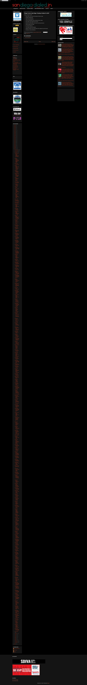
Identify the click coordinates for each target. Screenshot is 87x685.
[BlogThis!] (44, 32)
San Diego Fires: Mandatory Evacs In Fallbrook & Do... (17, 523)
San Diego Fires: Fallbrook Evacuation (17, 547)
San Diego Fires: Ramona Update (16, 621)
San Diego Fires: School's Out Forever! (17, 515)
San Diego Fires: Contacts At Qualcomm (17, 342)
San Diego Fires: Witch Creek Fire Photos (17, 237)
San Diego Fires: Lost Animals (17, 225)
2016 (15, 137)
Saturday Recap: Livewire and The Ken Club (17, 280)
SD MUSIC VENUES (30, 8)
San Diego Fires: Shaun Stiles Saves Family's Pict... (17, 410)
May (15, 637)
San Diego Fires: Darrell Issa (17, 260)
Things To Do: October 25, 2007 (17, 231)
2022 (15, 130)
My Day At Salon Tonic (17, 164)
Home (40, 41)
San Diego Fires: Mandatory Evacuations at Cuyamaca (17, 401)
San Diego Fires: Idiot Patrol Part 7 (17, 263)
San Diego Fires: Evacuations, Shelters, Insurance (17, 449)
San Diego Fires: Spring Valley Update (17, 469)
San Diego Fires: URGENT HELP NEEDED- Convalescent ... (17, 574)
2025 (15, 126)
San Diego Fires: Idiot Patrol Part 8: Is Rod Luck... (17, 242)
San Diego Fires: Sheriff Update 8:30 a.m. (17, 248)
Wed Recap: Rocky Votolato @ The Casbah (17, 272)
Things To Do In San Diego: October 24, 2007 (17, 296)
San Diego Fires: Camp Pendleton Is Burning (17, 387)
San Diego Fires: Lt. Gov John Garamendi (17, 543)
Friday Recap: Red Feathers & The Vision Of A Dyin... (17, 175)
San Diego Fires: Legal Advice (17, 245)
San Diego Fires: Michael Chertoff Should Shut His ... (17, 562)
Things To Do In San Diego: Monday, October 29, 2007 (17, 195)
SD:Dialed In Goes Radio (17, 200)
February (16, 641)
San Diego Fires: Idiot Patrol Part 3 (17, 460)
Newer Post (26, 41)
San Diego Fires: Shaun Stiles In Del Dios (17, 361)
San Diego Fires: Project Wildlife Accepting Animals (16, 511)
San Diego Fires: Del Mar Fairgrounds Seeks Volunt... (17, 579)
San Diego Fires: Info (16, 619)
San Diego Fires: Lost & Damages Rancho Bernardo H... (17, 418)
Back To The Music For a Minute (17, 377)
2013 (15, 141)
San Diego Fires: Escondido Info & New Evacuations (17, 453)
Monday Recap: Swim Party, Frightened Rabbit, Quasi (17, 160)
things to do (28, 33)
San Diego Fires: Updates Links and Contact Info (17, 536)
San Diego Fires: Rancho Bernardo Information (17, 485)
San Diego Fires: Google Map (17, 566)
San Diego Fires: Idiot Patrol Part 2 (17, 473)
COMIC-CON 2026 (22, 8)
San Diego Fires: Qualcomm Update (17, 481)
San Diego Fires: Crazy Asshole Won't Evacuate (17, 397)
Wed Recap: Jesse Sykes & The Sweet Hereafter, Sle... (17, 276)
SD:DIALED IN (16, 8)
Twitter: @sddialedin (16, 44)
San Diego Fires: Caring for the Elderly (17, 335)
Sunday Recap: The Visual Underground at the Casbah (17, 167)
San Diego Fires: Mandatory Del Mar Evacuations (17, 557)
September (16, 631)
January (16, 642)
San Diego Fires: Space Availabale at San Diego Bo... (17, 598)
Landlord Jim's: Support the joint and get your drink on (66, 80)
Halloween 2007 (16, 187)
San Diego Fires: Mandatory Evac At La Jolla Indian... (17, 602)
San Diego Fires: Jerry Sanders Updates (17, 498)
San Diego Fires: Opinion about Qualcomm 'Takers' (17, 256)
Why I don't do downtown (17, 202)
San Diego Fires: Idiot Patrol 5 (17, 358)
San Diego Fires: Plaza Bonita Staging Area (17, 569)
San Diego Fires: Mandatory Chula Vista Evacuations (17, 528)
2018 (15, 135)
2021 (15, 131)
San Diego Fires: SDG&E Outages (16, 380)
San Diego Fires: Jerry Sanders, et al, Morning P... (17, 587)
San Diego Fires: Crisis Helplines (17, 445)
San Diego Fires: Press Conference (17, 488)
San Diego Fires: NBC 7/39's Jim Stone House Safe (17, 432)
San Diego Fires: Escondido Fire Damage (16, 320)
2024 (15, 127)
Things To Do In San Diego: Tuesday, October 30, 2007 (17, 190)
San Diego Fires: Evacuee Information (17, 532)
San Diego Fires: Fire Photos (16, 332)
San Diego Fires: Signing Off (17, 288)
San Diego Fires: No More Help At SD (16, 553)
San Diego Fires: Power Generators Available (17, 540)
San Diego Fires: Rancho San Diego (17, 437)
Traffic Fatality (17, 434)
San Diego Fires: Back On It (17, 269)
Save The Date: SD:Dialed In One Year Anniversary (17, 217)
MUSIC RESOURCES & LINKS (39, 8)
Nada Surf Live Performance (17, 466)
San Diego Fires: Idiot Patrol (17, 550)
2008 (15, 147)
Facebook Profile (15, 48)
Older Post (53, 41)
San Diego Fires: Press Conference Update (17, 405)
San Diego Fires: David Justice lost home (17, 266)
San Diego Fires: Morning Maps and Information (17, 391)
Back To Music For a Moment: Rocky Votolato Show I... (17, 346)
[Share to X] (45, 32)
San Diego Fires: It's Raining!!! (16, 209)
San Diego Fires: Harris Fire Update (17, 591)
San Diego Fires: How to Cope (17, 350)
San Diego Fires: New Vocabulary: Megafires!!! (17, 251)
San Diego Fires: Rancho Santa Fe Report (16, 503)
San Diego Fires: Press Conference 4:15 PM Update (17, 305)
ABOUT (52, 8)
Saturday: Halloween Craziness (16, 171)
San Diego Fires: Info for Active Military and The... (17, 607)
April (15, 638)
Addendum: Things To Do (16, 228)
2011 (15, 143)
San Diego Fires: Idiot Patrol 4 (17, 367)
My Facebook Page (15, 679)
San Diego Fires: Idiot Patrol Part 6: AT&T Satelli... (17, 292)
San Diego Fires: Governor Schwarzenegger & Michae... (17, 441)
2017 (15, 136)
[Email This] (43, 32)
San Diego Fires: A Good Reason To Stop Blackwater (17, 354)
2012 (15, 142)
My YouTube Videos (15, 680)
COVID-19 (47, 8)
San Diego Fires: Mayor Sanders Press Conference (17, 616)
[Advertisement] (66, 94)
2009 (15, 146)
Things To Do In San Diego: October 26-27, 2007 (17, 213)
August (16, 633)
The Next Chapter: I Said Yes (16, 185)
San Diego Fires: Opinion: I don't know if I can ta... (17, 428)
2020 (15, 132)
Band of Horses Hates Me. (62, 67)
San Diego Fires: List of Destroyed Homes (17, 234)
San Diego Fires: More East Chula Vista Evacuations (17, 612)
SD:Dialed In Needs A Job (17, 364)
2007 (15, 148)
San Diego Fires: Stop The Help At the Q (17, 457)
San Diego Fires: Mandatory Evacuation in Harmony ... (17, 477)
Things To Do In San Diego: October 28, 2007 (17, 206)
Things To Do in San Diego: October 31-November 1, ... (17, 155)
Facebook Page (15, 46)
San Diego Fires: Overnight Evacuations (17, 594)
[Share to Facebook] (46, 32)
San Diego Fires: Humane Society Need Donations (16, 309)
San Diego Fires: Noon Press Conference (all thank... (17, 328)
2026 (15, 125)
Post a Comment (27, 37)
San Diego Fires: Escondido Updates (16, 495)
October (16, 152)
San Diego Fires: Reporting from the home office (17, 300)
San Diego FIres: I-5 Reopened (16, 374)
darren (15, 651)
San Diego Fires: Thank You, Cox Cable (17, 506)
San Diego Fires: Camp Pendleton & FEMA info (17, 338)
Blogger (48, 683)
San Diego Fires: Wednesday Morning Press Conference (17, 370)
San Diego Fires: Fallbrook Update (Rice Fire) (17, 626)
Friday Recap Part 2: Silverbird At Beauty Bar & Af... (17, 285)
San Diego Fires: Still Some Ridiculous (16, 383)
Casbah (14, 57)
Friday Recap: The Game (17, 182)
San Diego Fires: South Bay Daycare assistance (17, 583)
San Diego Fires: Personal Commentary (17, 324)
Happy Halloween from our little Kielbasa (16, 179)
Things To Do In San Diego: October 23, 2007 (17, 414)
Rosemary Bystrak (16, 648)
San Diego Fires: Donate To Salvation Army (16, 423)
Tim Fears (15, 650)
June (16, 636)
